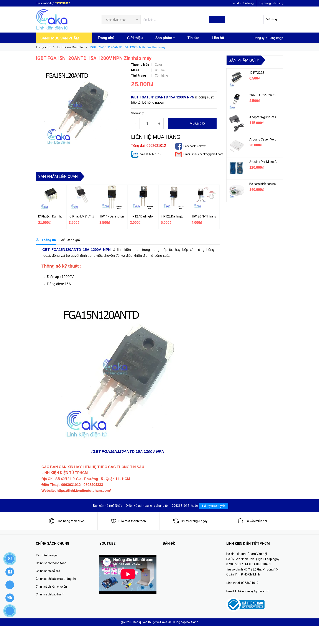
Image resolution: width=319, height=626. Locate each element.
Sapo (194, 622)
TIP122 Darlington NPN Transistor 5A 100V (173, 216)
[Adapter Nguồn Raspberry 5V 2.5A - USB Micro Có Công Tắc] (236, 123)
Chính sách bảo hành (50, 594)
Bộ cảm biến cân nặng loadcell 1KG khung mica (264, 184)
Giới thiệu (135, 38)
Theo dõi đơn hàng (242, 3)
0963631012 (62, 3)
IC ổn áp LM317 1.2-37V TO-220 (81, 216)
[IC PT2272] (236, 79)
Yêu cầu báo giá (47, 555)
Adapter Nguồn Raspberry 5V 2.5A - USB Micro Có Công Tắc (264, 117)
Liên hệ (218, 38)
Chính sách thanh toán (51, 563)
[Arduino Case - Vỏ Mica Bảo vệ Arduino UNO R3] (236, 145)
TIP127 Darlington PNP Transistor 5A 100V (142, 216)
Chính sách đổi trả (48, 571)
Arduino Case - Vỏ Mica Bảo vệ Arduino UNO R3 (264, 139)
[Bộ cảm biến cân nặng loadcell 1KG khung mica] (236, 190)
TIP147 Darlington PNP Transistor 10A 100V (111, 216)
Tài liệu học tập (110, 49)
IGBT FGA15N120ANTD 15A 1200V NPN (162, 97)
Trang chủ (106, 38)
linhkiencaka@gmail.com (207, 154)
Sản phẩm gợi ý (244, 60)
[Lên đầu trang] (311, 613)
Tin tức (193, 38)
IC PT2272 (256, 72)
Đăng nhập (275, 38)
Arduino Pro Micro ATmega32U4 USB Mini (264, 161)
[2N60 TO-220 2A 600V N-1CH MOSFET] (236, 101)
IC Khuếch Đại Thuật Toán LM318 (50, 216)
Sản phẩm (164, 38)
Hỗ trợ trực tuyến (213, 506)
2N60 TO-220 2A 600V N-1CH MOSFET (264, 95)
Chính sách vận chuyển (51, 586)
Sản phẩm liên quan (58, 176)
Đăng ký (259, 38)
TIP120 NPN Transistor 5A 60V (203, 216)
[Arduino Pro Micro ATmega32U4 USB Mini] (236, 168)
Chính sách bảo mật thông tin (56, 578)
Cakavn (201, 146)
